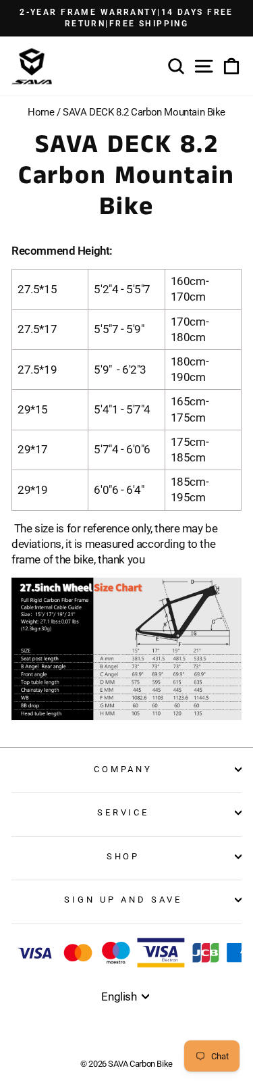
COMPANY (123, 769)
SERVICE (123, 812)
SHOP (123, 856)
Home (41, 112)
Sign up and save (123, 899)
